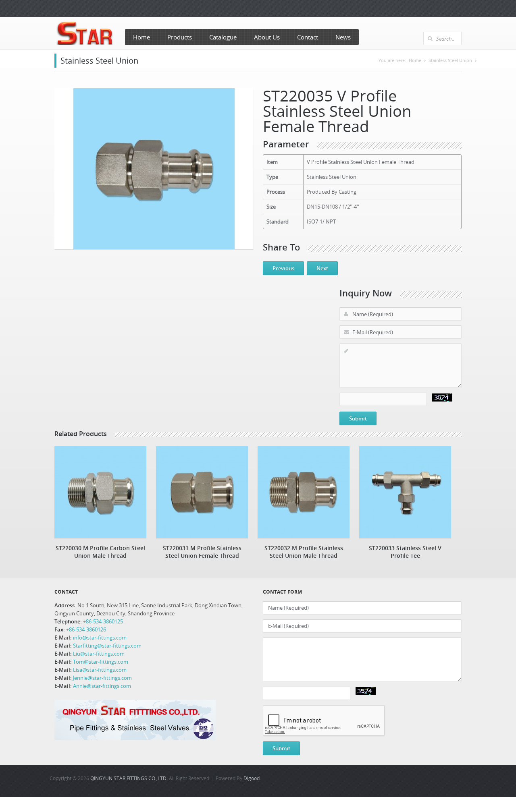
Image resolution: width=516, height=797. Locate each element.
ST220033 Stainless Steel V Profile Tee (405, 551)
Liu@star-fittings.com (99, 653)
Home (141, 37)
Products (179, 37)
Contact (307, 37)
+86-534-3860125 (102, 621)
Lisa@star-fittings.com (100, 669)
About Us (267, 37)
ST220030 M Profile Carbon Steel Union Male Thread (100, 551)
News (343, 37)
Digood (251, 778)
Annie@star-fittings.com (102, 685)
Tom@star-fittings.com (100, 661)
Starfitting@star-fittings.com (107, 645)
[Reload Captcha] (442, 397)
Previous (283, 268)
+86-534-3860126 (86, 629)
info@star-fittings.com (100, 637)
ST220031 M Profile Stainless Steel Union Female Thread (202, 551)
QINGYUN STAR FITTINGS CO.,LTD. (129, 778)
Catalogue (223, 37)
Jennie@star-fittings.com (102, 677)
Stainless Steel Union (450, 60)
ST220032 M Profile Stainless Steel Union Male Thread (303, 551)
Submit (358, 418)
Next (322, 268)
